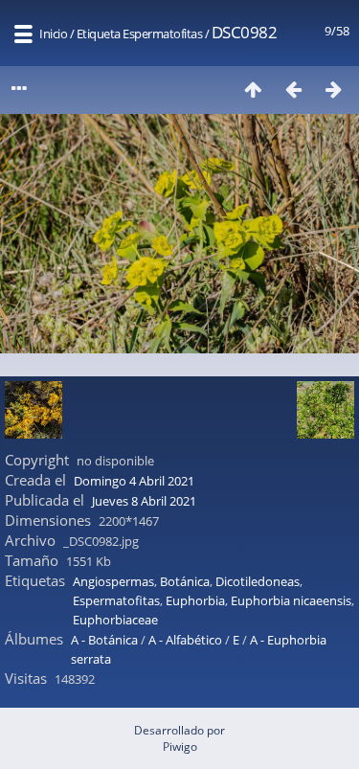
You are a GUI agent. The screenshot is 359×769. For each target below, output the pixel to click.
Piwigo (180, 746)
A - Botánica (104, 639)
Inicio (53, 33)
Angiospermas (113, 581)
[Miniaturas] (253, 89)
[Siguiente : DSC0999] (333, 89)
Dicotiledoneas (257, 581)
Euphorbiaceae (115, 619)
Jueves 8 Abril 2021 (144, 500)
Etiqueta (99, 33)
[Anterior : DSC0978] (293, 89)
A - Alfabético (185, 639)
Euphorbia (195, 600)
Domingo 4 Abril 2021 (134, 480)
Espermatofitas (162, 33)
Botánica (185, 581)
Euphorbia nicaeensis (291, 600)
